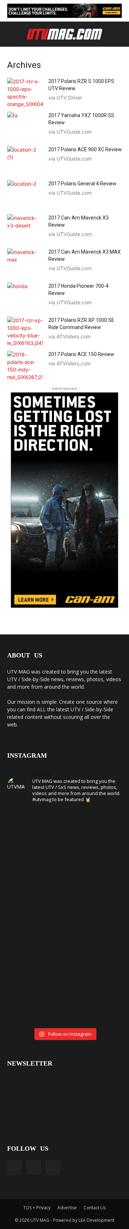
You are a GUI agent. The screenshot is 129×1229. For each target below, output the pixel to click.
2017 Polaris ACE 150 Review (81, 354)
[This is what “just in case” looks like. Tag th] (64, 841)
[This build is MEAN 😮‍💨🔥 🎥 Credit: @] (25, 1007)
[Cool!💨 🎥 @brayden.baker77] (104, 999)
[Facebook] (14, 1167)
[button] (11, 35)
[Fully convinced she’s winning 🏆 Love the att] (25, 837)
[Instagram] (34, 1167)
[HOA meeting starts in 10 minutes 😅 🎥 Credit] (104, 830)
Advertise (67, 1208)
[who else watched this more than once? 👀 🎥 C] (104, 897)
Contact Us (94, 1208)
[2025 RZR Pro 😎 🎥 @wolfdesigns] (64, 1003)
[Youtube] (53, 1167)
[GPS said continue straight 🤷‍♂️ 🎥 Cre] (25, 894)
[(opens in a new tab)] (25, 93)
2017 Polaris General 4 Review (82, 183)
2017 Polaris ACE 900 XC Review (85, 149)
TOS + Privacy (37, 1208)
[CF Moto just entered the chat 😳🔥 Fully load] (64, 931)
